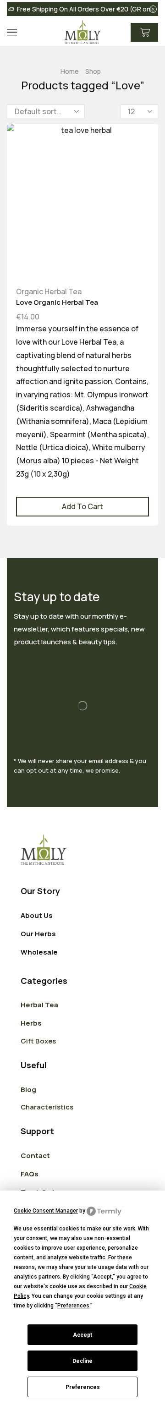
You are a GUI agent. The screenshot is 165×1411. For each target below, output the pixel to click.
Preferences (83, 1387)
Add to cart (82, 506)
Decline (82, 1361)
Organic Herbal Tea (49, 291)
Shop (93, 71)
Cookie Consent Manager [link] (46, 1211)
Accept (82, 1335)
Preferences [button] (73, 1305)
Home (69, 71)
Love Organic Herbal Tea (57, 302)
